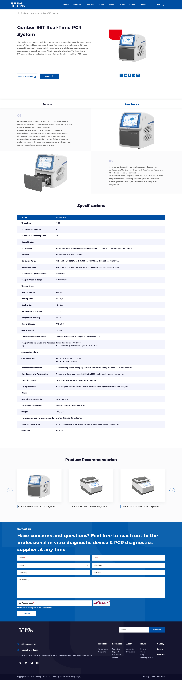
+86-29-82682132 (28, 644)
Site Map (161, 677)
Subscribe (157, 630)
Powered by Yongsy (73, 677)
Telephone (98, 565)
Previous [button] (10, 490)
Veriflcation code (26, 603)
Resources (90, 5)
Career (132, 5)
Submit (27, 613)
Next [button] (172, 490)
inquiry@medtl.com (29, 650)
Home (66, 5)
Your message (25, 580)
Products (77, 5)
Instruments (34, 13)
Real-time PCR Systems (49, 13)
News (111, 5)
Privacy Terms (46, 608)
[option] (132, 47)
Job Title (97, 572)
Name (22, 558)
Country (22, 565)
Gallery (122, 5)
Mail (96, 558)
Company (23, 572)
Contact (143, 5)
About (101, 5)
